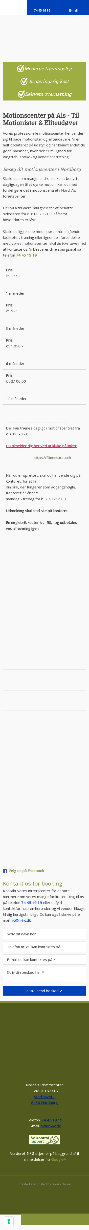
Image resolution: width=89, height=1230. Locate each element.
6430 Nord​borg (44, 1102)
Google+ (58, 1159)
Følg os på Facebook (26, 870)
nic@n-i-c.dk (21, 920)
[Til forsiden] (44, 35)
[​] (44, 1140)
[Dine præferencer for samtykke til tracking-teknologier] (8, 1221)
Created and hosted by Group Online (45, 1184)
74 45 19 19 (26, 255)
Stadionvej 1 (44, 1096)
